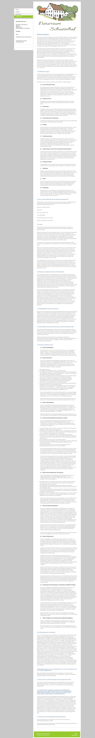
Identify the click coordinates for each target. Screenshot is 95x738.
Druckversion (41, 733)
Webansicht (74, 735)
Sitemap (48, 733)
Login (76, 733)
